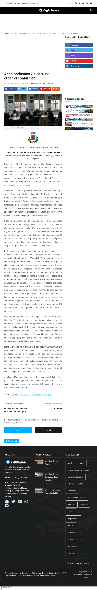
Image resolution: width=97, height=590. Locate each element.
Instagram (75, 55)
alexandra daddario (75, 477)
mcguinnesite (73, 518)
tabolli (70, 484)
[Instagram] (26, 502)
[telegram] (91, 3)
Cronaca (38, 33)
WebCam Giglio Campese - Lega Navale (51, 477)
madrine (84, 504)
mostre (71, 463)
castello (71, 511)
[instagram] (87, 3)
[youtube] (83, 3)
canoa (81, 463)
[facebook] (76, 3)
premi (80, 484)
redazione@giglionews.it (28, 3)
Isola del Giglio (10, 3)
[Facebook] (7, 502)
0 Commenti (49, 83)
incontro (37, 394)
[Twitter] (13, 502)
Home (6, 33)
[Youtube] (20, 502)
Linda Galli (57, 408)
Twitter (74, 50)
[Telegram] (7, 506)
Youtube (74, 61)
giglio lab (71, 553)
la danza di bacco (75, 539)
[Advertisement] (50, 21)
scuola (48, 394)
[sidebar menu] (5, 10)
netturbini (71, 504)
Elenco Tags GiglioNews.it (78, 563)
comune (26, 394)
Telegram (75, 66)
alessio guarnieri (74, 546)
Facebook (75, 45)
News (14, 33)
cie (82, 553)
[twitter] (79, 3)
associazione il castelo (77, 497)
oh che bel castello (75, 532)
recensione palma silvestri (78, 470)
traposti (71, 525)
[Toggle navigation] (91, 10)
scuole (15, 394)
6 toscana (72, 491)
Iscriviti (48, 430)
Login (71, 3)
